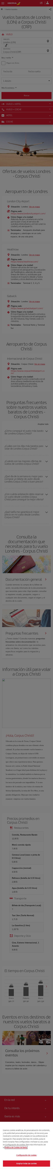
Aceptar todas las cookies (26, 1163)
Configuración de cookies (26, 1155)
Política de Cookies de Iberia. (16, 1147)
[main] (26, 1145)
